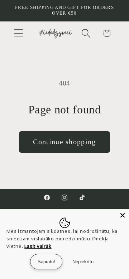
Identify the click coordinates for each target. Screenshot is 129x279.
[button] (18, 33)
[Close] (122, 215)
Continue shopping (64, 142)
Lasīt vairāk (37, 246)
